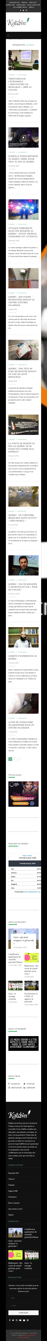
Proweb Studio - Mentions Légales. (27, 1336)
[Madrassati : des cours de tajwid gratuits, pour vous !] (31, 957)
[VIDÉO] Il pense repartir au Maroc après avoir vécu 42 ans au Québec (23, 159)
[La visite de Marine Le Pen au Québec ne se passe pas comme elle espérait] (23, 425)
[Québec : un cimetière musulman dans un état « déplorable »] (23, 496)
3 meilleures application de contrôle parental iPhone (15, 958)
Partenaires (21, 5)
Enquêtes (11, 511)
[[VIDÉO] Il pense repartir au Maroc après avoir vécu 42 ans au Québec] (23, 137)
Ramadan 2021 (15, 2)
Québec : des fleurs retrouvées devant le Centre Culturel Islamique (21, 301)
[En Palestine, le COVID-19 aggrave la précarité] (31, 985)
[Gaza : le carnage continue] (15, 985)
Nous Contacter (33, 5)
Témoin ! (24, 2)
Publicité (32, 2)
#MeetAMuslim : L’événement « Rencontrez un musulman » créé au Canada (20, 84)
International (22, 75)
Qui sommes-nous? (20, 7)
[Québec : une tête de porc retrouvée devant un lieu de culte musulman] (23, 350)
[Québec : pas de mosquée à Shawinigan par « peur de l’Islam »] (23, 565)
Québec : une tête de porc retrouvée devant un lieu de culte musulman (22, 372)
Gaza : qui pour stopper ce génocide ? (23, 940)
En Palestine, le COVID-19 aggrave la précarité (31, 997)
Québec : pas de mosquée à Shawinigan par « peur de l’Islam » (22, 587)
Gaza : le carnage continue (12, 996)
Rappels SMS (10, 5)
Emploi (31, 7)
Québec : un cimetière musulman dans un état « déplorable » (22, 518)
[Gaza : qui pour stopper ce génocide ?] (15, 1232)
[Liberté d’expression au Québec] (23, 637)
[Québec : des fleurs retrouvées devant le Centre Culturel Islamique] (23, 278)
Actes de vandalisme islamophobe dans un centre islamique (21, 725)
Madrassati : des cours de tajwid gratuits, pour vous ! (31, 969)
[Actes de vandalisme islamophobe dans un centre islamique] (23, 703)
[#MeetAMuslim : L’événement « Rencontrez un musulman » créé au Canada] (23, 60)
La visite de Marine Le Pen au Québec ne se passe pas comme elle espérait (21, 447)
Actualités (11, 75)
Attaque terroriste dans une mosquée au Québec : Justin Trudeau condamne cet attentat (23, 232)
